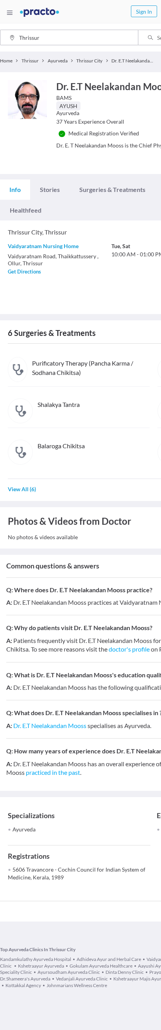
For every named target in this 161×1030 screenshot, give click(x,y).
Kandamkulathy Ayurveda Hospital (35, 959)
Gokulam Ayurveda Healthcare (101, 966)
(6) (22, 489)
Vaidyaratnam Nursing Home (43, 246)
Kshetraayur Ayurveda (41, 966)
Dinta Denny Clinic (125, 972)
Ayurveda (24, 829)
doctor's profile (129, 649)
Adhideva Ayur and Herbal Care (109, 959)
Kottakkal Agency (23, 985)
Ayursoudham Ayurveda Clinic (69, 972)
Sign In (144, 11)
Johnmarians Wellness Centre (77, 985)
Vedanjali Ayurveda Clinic (82, 979)
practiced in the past (53, 772)
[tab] (15, 189)
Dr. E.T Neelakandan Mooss (49, 725)
